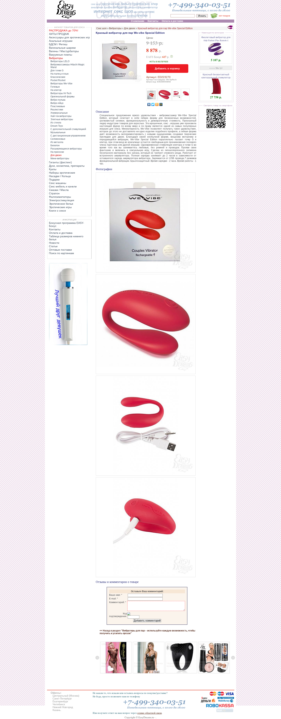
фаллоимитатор (147, 7)
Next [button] (233, 658)
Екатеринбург (60, 701)
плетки (142, 15)
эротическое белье (115, 4)
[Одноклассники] (157, 104)
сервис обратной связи (149, 713)
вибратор (120, 7)
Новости (54, 242)
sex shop (151, 4)
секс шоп (96, 4)
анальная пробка (102, 7)
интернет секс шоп (113, 11)
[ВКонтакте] (149, 104)
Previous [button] (97, 658)
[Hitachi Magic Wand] (68, 344)
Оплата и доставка (60, 232)
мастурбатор (141, 12)
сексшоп (132, 7)
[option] (122, 657)
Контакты (54, 229)
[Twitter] (153, 104)
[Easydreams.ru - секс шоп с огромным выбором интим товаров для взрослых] (66, 18)
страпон (137, 4)
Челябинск (59, 704)
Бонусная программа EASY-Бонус (66, 224)
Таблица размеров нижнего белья (66, 238)
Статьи (53, 246)
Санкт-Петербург (62, 698)
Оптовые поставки (60, 249)
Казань (57, 710)
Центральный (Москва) (66, 695)
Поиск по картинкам (61, 253)
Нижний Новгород (63, 707)
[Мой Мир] (161, 104)
